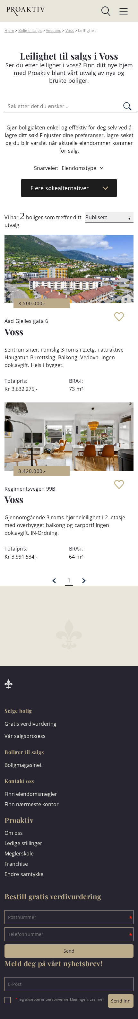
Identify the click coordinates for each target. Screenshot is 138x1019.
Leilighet (87, 30)
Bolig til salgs (30, 30)
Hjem (9, 30)
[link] (78, 11)
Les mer (97, 999)
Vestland (53, 30)
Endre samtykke (23, 874)
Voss (69, 30)
